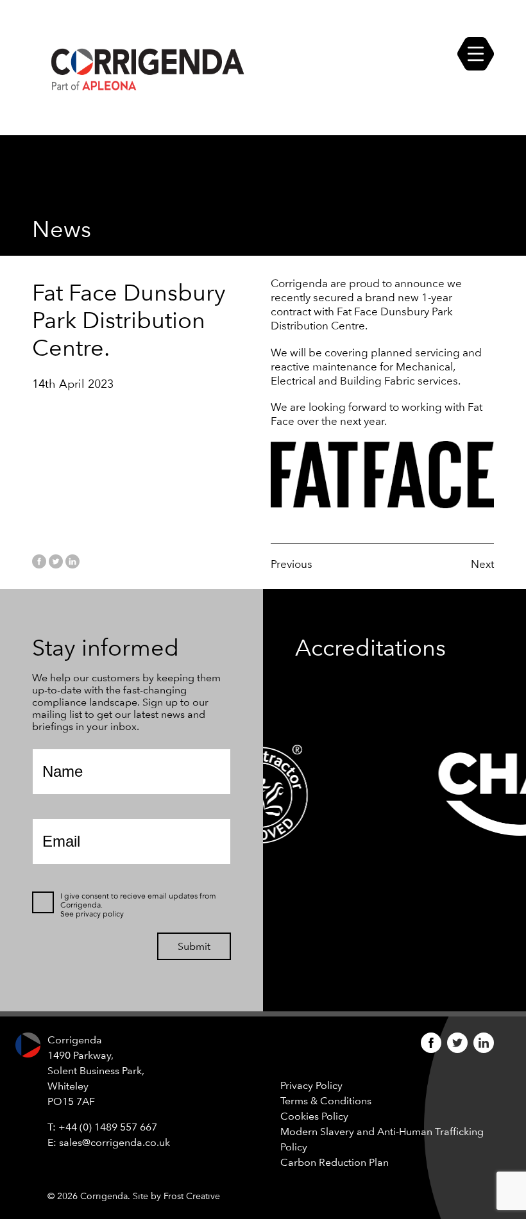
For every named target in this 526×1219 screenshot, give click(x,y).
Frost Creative (192, 1196)
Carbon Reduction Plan (334, 1162)
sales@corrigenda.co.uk (114, 1142)
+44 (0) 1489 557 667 (107, 1127)
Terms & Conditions (325, 1101)
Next (482, 564)
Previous (291, 564)
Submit (194, 946)
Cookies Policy (314, 1116)
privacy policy (100, 913)
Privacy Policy (311, 1085)
